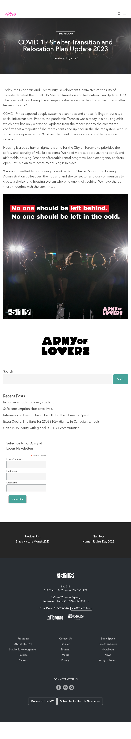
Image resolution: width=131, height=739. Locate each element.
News (108, 655)
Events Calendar (108, 644)
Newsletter (108, 649)
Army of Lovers (65, 34)
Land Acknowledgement (23, 649)
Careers (23, 660)
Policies (23, 655)
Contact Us (65, 639)
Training (65, 649)
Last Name (11, 482)
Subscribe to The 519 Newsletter (80, 701)
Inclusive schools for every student (28, 402)
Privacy (65, 660)
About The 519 (23, 644)
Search (8, 371)
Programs (23, 639)
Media (65, 655)
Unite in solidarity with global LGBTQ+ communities (41, 428)
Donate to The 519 (42, 701)
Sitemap (65, 644)
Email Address (14, 459)
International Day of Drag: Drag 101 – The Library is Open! (46, 415)
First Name (12, 471)
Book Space (108, 639)
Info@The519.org (81, 608)
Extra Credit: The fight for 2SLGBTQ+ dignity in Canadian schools (51, 421)
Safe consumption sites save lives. (28, 409)
